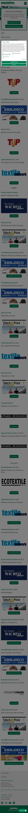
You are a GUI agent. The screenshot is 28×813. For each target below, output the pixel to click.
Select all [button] (14, 64)
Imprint (3, 57)
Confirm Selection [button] (14, 62)
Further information (5, 56)
